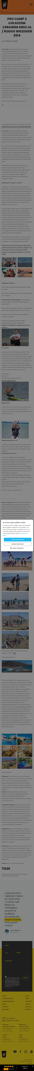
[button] (17, 548)
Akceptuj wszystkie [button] (17, 539)
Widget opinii (25, 1066)
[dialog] (17, 535)
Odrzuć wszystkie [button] (17, 544)
